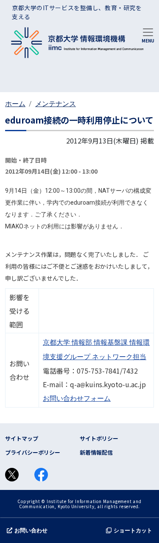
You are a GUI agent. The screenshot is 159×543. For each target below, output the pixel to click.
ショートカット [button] (133, 530)
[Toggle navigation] (148, 34)
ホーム (15, 104)
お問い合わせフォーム (77, 398)
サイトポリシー (99, 438)
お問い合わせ (30, 530)
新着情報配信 (96, 452)
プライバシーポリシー (32, 452)
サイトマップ (21, 438)
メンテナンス (55, 104)
